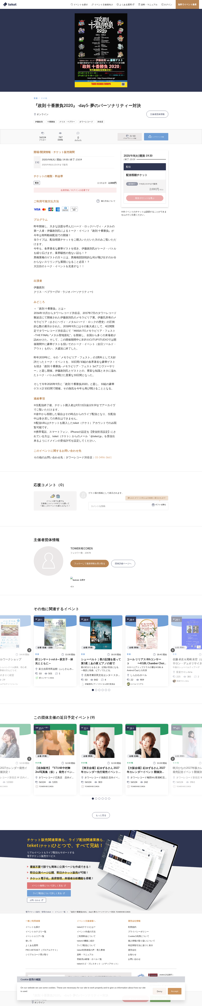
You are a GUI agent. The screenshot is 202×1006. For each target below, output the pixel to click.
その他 (44, 98)
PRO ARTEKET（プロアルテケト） (42, 950)
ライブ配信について (86, 945)
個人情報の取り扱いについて (141, 940)
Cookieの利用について (138, 936)
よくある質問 (32, 945)
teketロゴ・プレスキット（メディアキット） (98, 963)
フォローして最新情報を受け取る (89, 563)
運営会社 (132, 950)
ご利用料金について (86, 936)
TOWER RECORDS (81, 548)
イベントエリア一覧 (35, 936)
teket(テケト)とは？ (86, 927)
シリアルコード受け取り (37, 954)
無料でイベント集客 (187, 4)
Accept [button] (174, 991)
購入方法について (108, 201)
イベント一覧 (60, 912)
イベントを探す (33, 927)
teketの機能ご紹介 (85, 940)
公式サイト (77, 581)
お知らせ (132, 954)
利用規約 (132, 927)
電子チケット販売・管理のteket (38, 912)
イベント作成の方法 (86, 931)
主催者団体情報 (157, 114)
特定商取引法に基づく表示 (140, 945)
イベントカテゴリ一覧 (36, 931)
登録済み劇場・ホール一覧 (89, 959)
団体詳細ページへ (123, 563)
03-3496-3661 (103, 457)
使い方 (29, 940)
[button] (93, 690)
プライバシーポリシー (138, 931)
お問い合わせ (134, 959)
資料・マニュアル (85, 954)
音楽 (36, 98)
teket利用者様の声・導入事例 (91, 950)
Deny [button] (159, 991)
